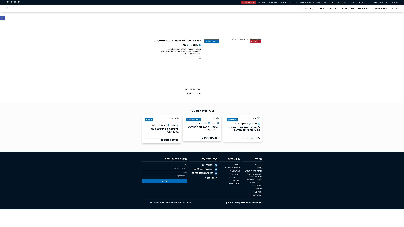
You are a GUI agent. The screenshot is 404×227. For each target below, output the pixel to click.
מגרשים (394, 8)
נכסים (217, 25)
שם (185, 164)
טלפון (185, 172)
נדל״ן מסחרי (348, 8)
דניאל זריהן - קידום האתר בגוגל (178, 203)
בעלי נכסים (257, 186)
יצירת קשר (261, 2)
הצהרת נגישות (256, 195)
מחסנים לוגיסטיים (379, 8)
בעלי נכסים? (293, 2)
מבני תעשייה (362, 8)
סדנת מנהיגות (378, 2)
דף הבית (395, 2)
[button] (2, 18)
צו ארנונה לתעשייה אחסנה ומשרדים (341, 2)
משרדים (320, 8)
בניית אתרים (159, 203)
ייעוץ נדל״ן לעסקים (320, 2)
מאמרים (284, 2)
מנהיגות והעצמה (273, 2)
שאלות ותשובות (305, 2)
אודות (387, 2)
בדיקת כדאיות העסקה (363, 2)
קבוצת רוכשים (307, 8)
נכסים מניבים (333, 8)
